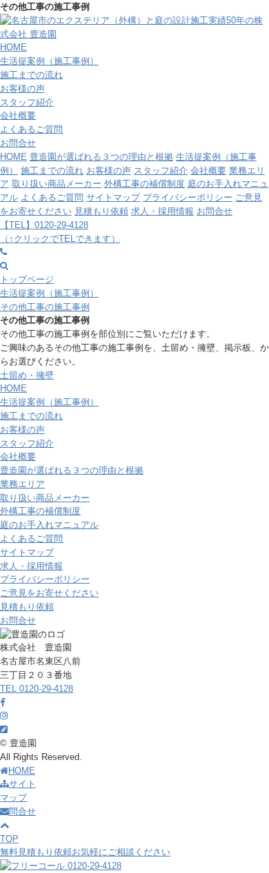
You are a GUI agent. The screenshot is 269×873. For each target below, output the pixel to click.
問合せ (22, 811)
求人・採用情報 (162, 211)
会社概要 (18, 115)
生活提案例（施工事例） (49, 61)
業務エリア (22, 484)
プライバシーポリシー (187, 197)
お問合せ (18, 143)
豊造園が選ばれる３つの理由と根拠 (101, 157)
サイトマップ (113, 197)
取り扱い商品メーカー (56, 183)
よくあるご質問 (31, 129)
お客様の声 (22, 88)
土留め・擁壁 (27, 375)
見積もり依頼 (101, 211)
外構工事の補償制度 (144, 183)
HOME (13, 47)
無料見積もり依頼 (85, 852)
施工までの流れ (31, 75)
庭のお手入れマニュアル (49, 525)
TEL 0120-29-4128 (36, 689)
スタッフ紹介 (27, 102)
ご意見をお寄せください (49, 593)
